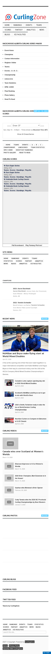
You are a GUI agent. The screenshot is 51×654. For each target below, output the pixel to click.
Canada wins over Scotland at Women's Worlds (23, 453)
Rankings (18, 25)
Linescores (9, 79)
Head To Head (10, 99)
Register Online (10, 62)
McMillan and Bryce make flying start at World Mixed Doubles (23, 355)
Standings (20, 170)
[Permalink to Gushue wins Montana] (9, 489)
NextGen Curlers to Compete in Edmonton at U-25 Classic (30, 420)
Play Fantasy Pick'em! (34, 245)
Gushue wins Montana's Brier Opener (29, 487)
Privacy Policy (14, 646)
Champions (9, 54)
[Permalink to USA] (9, 405)
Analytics (31, 30)
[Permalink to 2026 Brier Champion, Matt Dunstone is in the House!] (9, 477)
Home (7, 25)
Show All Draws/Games (25, 134)
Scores (8, 30)
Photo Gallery (10, 95)
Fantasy (18, 30)
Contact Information (12, 58)
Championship (10, 75)
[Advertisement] (25, 217)
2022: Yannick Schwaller (22, 302)
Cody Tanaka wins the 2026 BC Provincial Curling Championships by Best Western (30, 500)
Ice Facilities (20, 34)
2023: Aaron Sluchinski (21, 288)
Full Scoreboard (18, 245)
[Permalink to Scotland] (9, 393)
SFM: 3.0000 (9, 87)
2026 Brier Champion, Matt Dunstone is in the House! (30, 477)
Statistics (8, 261)
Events (29, 25)
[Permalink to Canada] (9, 382)
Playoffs (28, 170)
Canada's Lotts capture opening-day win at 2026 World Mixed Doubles (30, 382)
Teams (39, 25)
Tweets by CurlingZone (11, 606)
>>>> (42, 126)
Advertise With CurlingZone (12, 648)
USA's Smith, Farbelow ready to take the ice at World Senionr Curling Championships (30, 407)
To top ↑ (46, 653)
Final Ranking (10, 91)
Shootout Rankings (24, 150)
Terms (5, 646)
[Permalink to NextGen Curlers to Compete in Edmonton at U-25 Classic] (9, 420)
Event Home (9, 50)
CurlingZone (29, 642)
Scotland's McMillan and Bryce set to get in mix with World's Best (30, 394)
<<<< (9, 126)
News (41, 30)
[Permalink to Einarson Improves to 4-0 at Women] (9, 465)
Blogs (7, 34)
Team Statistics (10, 83)
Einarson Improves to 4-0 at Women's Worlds (29, 465)
